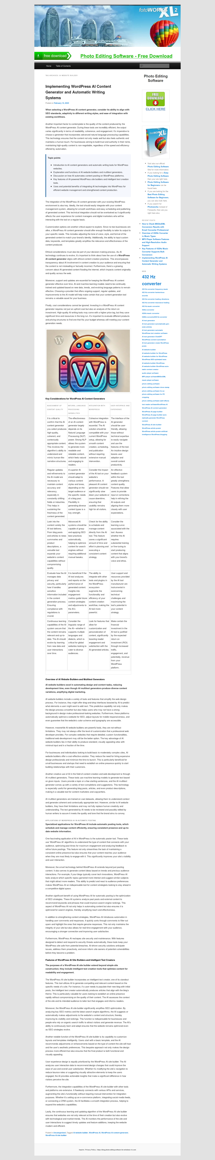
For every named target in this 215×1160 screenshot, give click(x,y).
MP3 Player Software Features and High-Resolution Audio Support (155, 242)
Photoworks (153, 206)
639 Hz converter (160, 317)
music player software (150, 380)
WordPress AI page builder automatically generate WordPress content (154, 418)
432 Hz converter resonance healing (155, 302)
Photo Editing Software (158, 166)
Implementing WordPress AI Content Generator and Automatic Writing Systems (78, 91)
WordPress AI (94, 1132)
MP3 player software (149, 376)
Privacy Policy (90, 1150)
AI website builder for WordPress (154, 353)
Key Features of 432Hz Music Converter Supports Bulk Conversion (155, 251)
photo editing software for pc (153, 391)
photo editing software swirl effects (155, 401)
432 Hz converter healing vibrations (155, 299)
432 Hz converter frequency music (155, 289)
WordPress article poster (151, 428)
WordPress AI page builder (152, 411)
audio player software (150, 373)
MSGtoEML (161, 376)
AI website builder (80, 1132)
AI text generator (148, 320)
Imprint (81, 1150)
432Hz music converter (150, 313)
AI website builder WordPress (153, 363)
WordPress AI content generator (114, 1132)
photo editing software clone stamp (155, 387)
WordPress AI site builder (56, 1135)
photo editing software (151, 384)
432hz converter (148, 310)
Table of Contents (63, 65)
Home (48, 65)
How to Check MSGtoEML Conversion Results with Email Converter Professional (155, 226)
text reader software (149, 404)
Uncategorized (59, 1132)
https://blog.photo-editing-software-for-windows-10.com (116, 1150)
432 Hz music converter (151, 306)
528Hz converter (148, 317)
